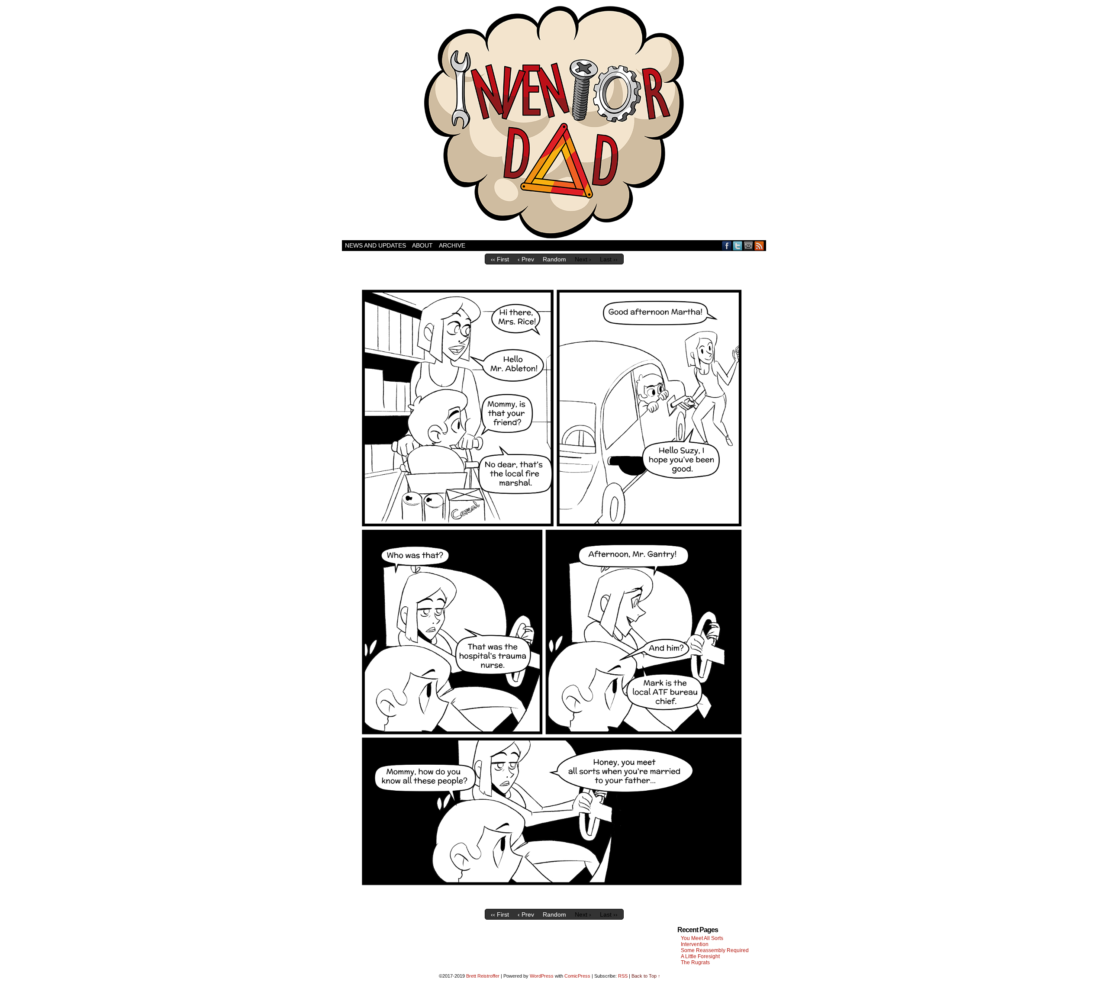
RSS (759, 245)
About (422, 245)
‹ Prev (526, 259)
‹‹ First (500, 259)
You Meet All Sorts (702, 938)
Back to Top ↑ (645, 976)
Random (554, 259)
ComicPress (577, 976)
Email (748, 245)
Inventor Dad (554, 122)
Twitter (737, 245)
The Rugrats (695, 962)
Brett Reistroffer (482, 976)
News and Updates (375, 245)
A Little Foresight (700, 956)
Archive (452, 245)
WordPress (542, 976)
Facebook (726, 245)
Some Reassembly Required (715, 950)
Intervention (695, 944)
